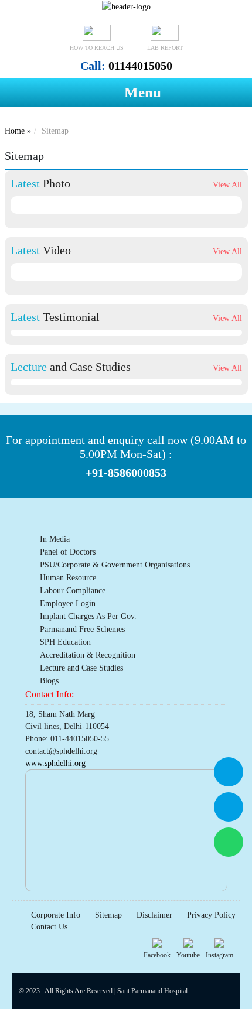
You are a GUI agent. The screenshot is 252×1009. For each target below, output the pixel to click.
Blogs (49, 680)
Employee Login (68, 603)
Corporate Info (55, 915)
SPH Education (65, 642)
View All (227, 184)
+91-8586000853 (126, 473)
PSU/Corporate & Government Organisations (115, 564)
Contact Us (49, 926)
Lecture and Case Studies (81, 667)
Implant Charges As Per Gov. (88, 616)
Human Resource (68, 577)
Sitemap (108, 915)
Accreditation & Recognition (87, 655)
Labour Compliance (72, 590)
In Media (55, 539)
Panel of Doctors (68, 552)
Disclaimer (154, 915)
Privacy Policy (211, 915)
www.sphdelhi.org (55, 763)
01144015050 (126, 65)
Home (15, 130)
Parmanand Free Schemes (82, 629)
